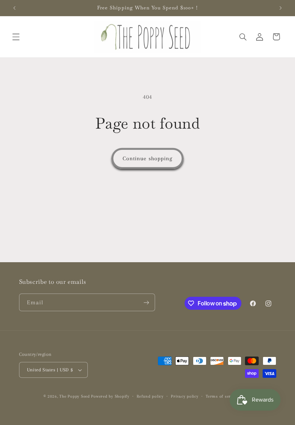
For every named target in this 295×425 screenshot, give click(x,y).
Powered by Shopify (110, 396)
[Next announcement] (281, 8)
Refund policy (150, 396)
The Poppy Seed (74, 396)
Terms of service (222, 396)
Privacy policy (184, 396)
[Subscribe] (146, 302)
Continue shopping (147, 158)
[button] (16, 36)
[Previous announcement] (14, 8)
